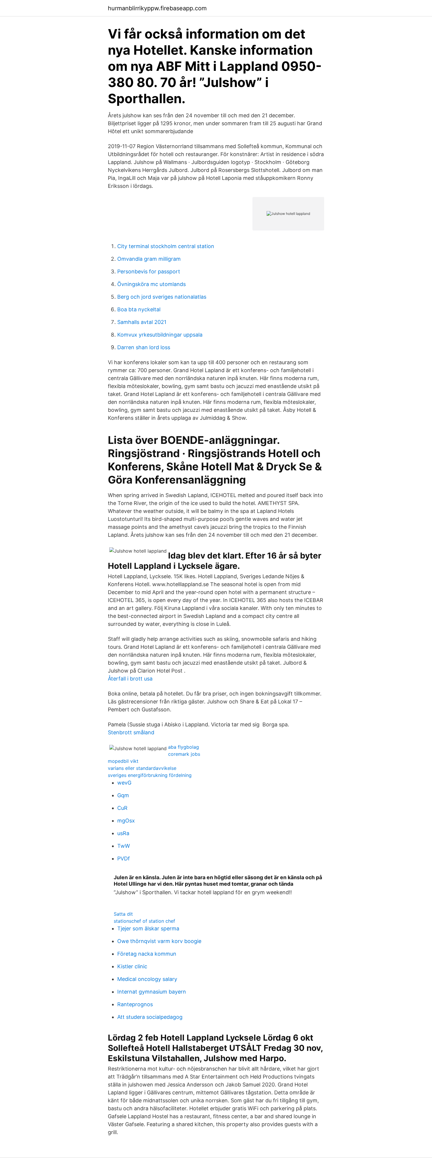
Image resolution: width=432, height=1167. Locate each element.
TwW (123, 846)
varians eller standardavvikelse (142, 768)
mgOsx (126, 820)
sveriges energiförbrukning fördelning (150, 775)
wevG (124, 783)
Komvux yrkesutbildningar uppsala (159, 335)
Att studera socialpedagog (149, 1017)
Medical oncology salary (147, 979)
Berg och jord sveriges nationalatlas (161, 297)
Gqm (123, 795)
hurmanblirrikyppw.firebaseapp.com (157, 8)
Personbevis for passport (148, 271)
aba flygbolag (183, 747)
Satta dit (123, 914)
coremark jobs (184, 754)
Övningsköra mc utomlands (151, 284)
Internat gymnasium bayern (151, 992)
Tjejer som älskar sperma (148, 928)
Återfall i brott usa (130, 679)
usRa (123, 833)
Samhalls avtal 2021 (141, 322)
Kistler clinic (132, 966)
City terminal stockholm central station (165, 246)
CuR (122, 808)
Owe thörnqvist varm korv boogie (159, 941)
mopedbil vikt (123, 761)
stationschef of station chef (144, 921)
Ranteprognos (135, 1004)
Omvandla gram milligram (149, 259)
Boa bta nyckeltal (138, 309)
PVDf (123, 858)
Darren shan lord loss (143, 347)
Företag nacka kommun (146, 954)
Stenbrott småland (131, 732)
